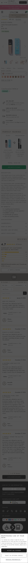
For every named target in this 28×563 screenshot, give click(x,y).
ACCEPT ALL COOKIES (14, 550)
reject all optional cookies (14, 555)
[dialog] (14, 548)
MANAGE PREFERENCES (13, 559)
